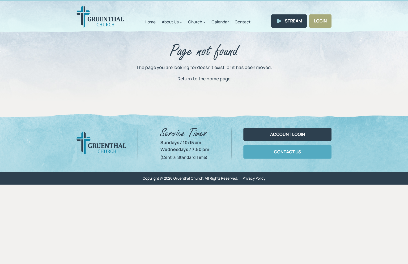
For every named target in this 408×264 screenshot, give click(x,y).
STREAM (293, 21)
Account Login (287, 134)
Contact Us (287, 152)
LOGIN (320, 21)
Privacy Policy (254, 178)
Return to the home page (204, 79)
